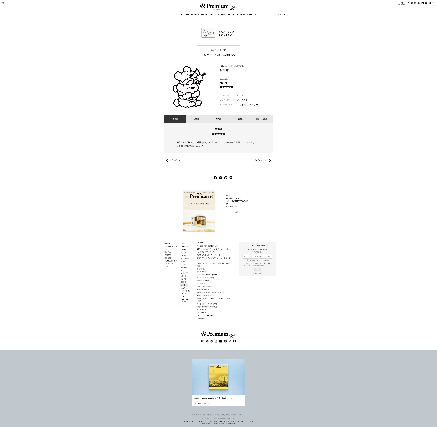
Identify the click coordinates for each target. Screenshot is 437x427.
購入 (236, 212)
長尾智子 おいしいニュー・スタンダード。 (212, 292)
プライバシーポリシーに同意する (258, 260)
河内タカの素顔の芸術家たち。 (208, 307)
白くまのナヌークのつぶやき (207, 304)
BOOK (183, 282)
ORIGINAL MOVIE (185, 300)
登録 (257, 269)
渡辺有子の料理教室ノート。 (207, 295)
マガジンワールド (207, 423)
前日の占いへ (175, 160)
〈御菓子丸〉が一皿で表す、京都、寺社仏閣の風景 (213, 264)
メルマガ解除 (257, 273)
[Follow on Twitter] (411, 3)
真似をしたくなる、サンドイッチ (209, 255)
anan (186, 421)
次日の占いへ (261, 160)
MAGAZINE (185, 291)
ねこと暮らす (201, 310)
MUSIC (183, 276)
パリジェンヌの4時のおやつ (207, 275)
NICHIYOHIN (186, 273)
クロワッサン (208, 421)
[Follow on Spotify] (426, 3)
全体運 (175, 119)
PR (182, 305)
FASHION (195, 15)
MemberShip (170, 261)
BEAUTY (231, 15)
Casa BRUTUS (199, 421)
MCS (251, 421)
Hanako (220, 421)
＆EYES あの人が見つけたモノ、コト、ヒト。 (213, 249)
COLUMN (241, 15)
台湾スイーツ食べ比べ (205, 286)
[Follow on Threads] (415, 3)
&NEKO (250, 15)
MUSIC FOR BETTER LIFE (207, 316)
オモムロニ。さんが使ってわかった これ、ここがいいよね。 (213, 259)
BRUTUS (191, 421)
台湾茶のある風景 (203, 281)
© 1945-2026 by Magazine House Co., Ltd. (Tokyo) (218, 418)
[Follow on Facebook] (433, 3)
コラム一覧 (201, 318)
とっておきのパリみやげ (205, 278)
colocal (242, 421)
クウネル (226, 421)
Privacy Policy (222, 423)
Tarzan (237, 421)
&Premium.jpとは (170, 248)
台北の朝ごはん (202, 284)
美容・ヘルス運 (261, 119)
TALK (183, 288)
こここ (247, 421)
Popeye (232, 421)
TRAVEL (212, 15)
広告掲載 (167, 258)
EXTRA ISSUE (183, 295)
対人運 (218, 119)
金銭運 (240, 119)
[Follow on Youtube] (419, 3)
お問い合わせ (231, 423)
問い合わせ (168, 252)
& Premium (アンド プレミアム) (218, 6)
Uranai (184, 285)
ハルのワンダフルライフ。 (206, 252)
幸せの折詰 (201, 269)
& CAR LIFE (201, 313)
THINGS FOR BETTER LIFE (207, 246)
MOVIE (183, 279)
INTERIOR (221, 15)
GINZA (215, 421)
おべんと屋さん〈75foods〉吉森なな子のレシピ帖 (213, 299)
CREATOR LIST (401, 4)
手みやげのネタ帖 (203, 289)
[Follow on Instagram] (408, 3)
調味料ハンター (202, 272)
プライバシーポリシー (264, 263)
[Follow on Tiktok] (422, 3)
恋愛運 (196, 119)
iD (256, 15)
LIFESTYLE (184, 15)
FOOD (204, 15)
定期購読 (167, 255)
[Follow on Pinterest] (430, 3)
